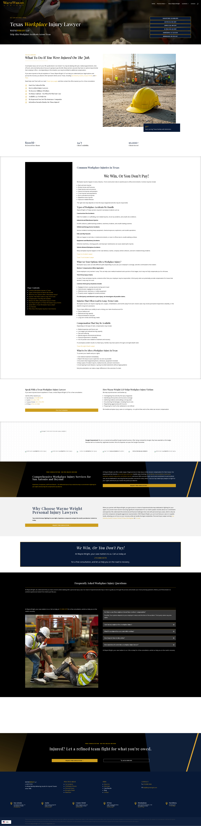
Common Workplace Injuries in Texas (40, 290)
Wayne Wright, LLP (35, 823)
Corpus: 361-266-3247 (170, 25)
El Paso (124, 518)
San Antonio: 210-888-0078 (170, 18)
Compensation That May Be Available (40, 298)
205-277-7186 (141, 807)
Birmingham (130, 518)
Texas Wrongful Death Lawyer (86, 346)
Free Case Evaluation (62, 410)
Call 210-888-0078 (127, 760)
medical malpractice (114, 476)
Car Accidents (69, 784)
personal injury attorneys (125, 474)
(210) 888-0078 (38, 398)
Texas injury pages (52, 81)
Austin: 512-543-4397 (170, 22)
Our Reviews (32, 307)
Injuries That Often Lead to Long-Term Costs (42, 296)
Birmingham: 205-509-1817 (170, 36)
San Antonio (75, 76)
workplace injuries (126, 476)
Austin (81, 76)
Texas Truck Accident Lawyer (85, 257)
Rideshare (68, 792)
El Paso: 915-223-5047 (170, 29)
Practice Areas (161, 3)
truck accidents (159, 474)
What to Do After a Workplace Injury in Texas (42, 301)
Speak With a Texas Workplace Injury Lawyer (42, 305)
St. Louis (137, 518)
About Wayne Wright (174, 3)
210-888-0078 (100, 558)
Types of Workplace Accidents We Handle (41, 292)
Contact (193, 3)
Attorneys (107, 786)
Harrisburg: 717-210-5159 (170, 32)
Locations (184, 3)
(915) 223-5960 (35, 404)
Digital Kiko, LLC (51, 823)
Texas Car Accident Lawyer (84, 254)
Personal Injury (69, 788)
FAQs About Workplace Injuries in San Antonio (42, 309)
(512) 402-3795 (35, 400)
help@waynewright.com (150, 787)
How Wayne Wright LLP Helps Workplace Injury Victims (45, 303)
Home (153, 3)
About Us (107, 784)
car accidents (150, 474)
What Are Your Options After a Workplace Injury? (43, 294)
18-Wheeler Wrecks (71, 786)
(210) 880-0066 (147, 784)
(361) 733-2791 (39, 402)
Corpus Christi (88, 76)
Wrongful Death (70, 790)
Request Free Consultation (138, 485)
